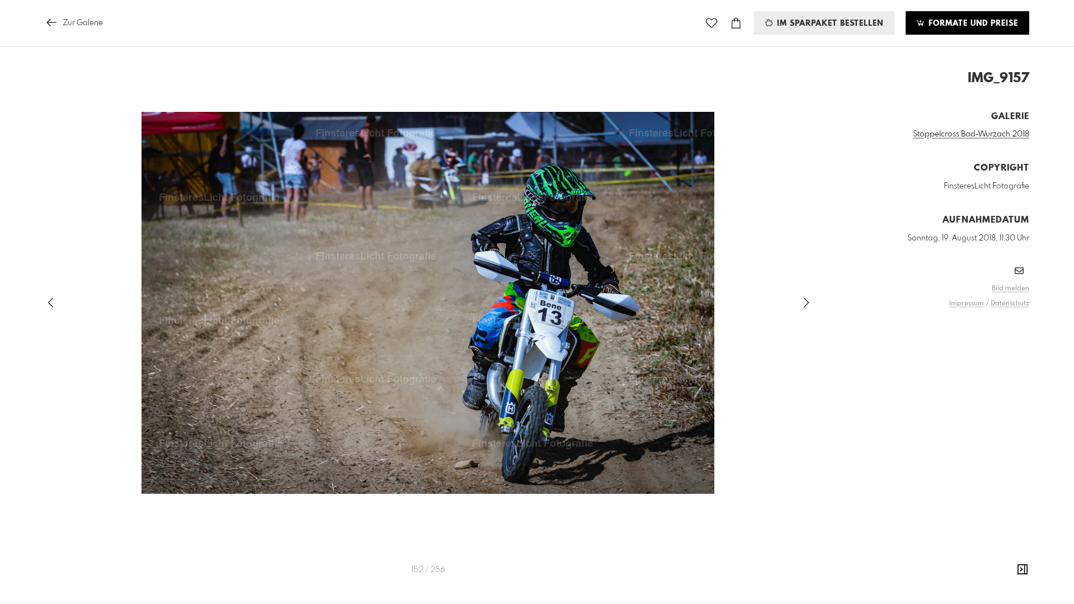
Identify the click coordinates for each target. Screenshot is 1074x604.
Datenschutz (1010, 303)
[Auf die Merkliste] (711, 23)
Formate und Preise (972, 23)
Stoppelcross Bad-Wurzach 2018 (971, 134)
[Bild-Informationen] (1022, 570)
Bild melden (1010, 288)
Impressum (966, 303)
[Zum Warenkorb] (736, 23)
